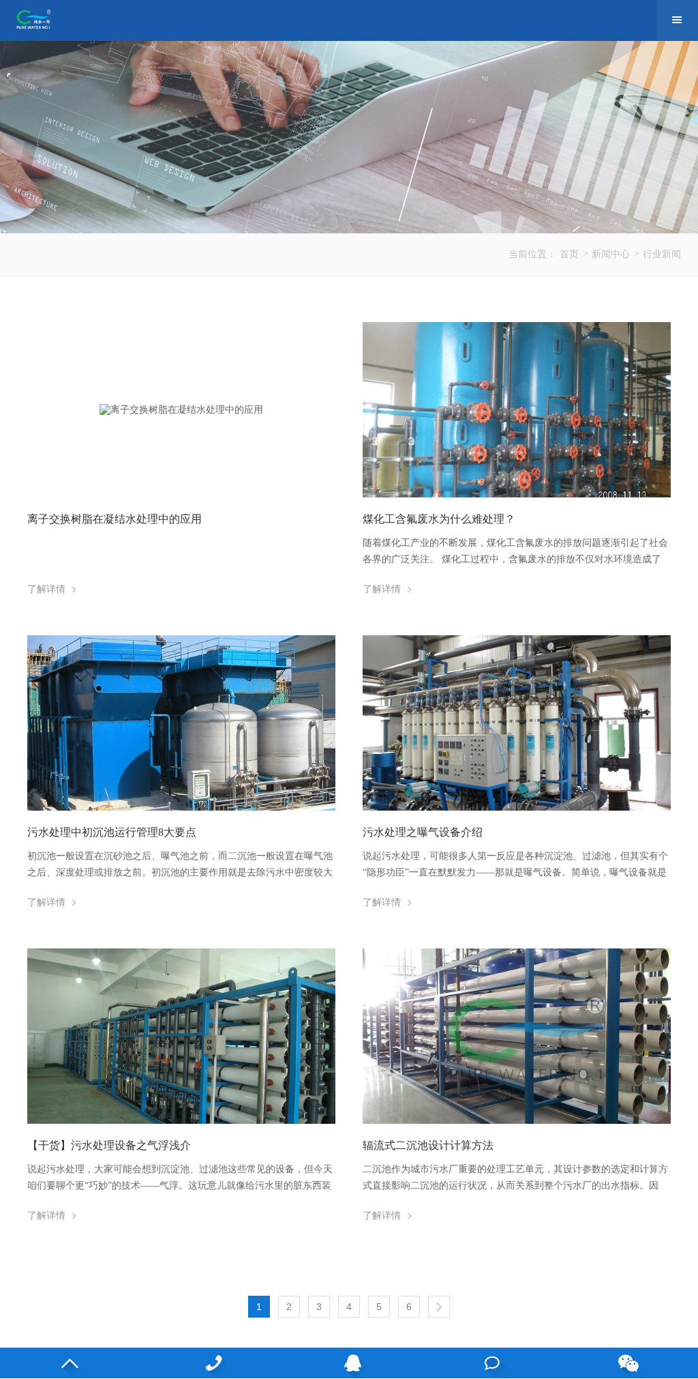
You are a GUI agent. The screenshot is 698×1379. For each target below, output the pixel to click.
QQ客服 (349, 1363)
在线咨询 (488, 1363)
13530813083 (209, 1363)
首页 (569, 254)
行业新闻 (662, 254)
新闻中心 (611, 254)
